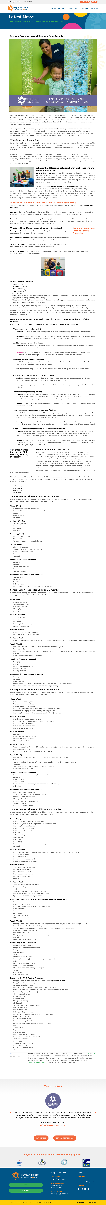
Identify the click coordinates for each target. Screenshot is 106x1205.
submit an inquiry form (36, 1062)
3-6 (93, 1053)
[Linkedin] (85, 1189)
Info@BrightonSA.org (14, 2)
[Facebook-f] (78, 1189)
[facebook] (60, 1)
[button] (11, 1112)
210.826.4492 (28, 2)
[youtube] (63, 1)
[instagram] (70, 1)
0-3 (88, 1053)
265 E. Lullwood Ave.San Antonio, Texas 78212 (58, 1186)
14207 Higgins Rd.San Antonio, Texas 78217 (58, 1179)
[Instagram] (82, 1189)
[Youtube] (88, 1189)
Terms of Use (91, 1202)
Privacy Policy (81, 1202)
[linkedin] (67, 1)
